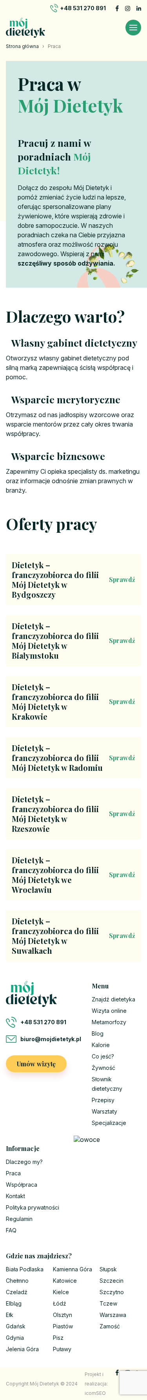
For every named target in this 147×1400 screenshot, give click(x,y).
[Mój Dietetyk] (25, 28)
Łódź (59, 1303)
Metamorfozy (109, 1022)
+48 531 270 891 (83, 8)
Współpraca (21, 1184)
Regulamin (19, 1218)
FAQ (11, 1230)
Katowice (65, 1280)
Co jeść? (103, 1056)
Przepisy (103, 1100)
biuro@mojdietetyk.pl (50, 1039)
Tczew (108, 1303)
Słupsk (108, 1269)
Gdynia (15, 1337)
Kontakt (15, 1196)
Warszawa (113, 1314)
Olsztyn (62, 1314)
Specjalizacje (109, 1122)
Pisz (58, 1337)
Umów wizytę (36, 1064)
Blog (97, 1033)
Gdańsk (15, 1326)
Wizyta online (109, 1010)
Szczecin (111, 1280)
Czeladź (16, 1292)
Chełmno (17, 1280)
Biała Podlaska (25, 1269)
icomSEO (95, 1393)
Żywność (103, 1067)
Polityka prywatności (32, 1207)
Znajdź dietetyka (113, 999)
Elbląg (14, 1303)
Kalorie (101, 1045)
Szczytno (112, 1292)
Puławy (62, 1349)
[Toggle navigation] (133, 27)
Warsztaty (104, 1111)
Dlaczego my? (24, 1161)
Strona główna (22, 46)
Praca (13, 1173)
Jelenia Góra (22, 1349)
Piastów (63, 1326)
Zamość (110, 1326)
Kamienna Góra (72, 1269)
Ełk (9, 1314)
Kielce (61, 1292)
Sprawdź (122, 579)
